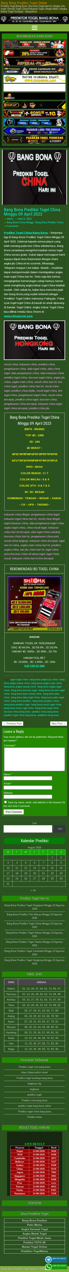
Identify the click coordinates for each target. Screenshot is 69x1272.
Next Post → (59, 723)
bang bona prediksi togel (17, 704)
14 (43, 867)
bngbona (34, 1089)
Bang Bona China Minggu (20, 222)
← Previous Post (12, 723)
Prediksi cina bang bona (34, 1100)
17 (8, 873)
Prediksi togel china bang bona (34, 1111)
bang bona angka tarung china (20, 686)
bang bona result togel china (46, 704)
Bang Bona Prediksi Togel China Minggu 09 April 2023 (32, 212)
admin (10, 218)
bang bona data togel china (25, 697)
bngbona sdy (34, 1083)
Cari (34, 823)
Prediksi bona (34, 1117)
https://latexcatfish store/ (34, 1072)
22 (52, 873)
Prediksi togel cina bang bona (34, 1067)
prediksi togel (34, 1094)
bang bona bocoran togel (24, 690)
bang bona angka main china (46, 683)
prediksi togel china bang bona (20, 715)
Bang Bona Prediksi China (49, 222)
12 (25, 867)
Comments (12, 226)
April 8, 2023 (24, 218)
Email (8, 783)
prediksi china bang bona (45, 711)
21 (43, 873)
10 (8, 867)
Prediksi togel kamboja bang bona (35, 1078)
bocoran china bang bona (17, 711)
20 (34, 873)
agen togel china (19, 679)
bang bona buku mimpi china (26, 693)
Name (8, 774)
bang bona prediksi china (46, 701)
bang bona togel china (47, 708)
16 (61, 867)
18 (16, 873)
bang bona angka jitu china (43, 679)
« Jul (33, 890)
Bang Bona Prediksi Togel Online (24, 3)
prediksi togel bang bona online (34, 1106)
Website (8, 793)
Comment (10, 745)
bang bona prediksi (21, 701)
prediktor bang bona (48, 715)
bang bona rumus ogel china (19, 708)
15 (52, 867)
